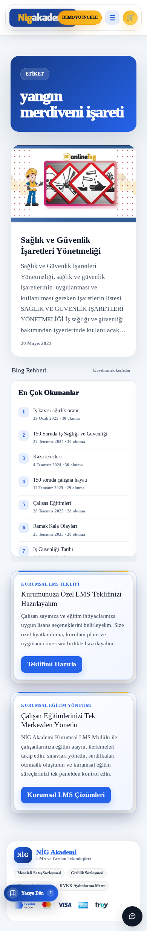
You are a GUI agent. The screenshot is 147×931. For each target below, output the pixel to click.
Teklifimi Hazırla (51, 664)
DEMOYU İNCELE (80, 17)
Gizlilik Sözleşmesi (87, 873)
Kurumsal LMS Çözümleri (66, 794)
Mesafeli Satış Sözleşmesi (39, 873)
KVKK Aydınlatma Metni (83, 885)
